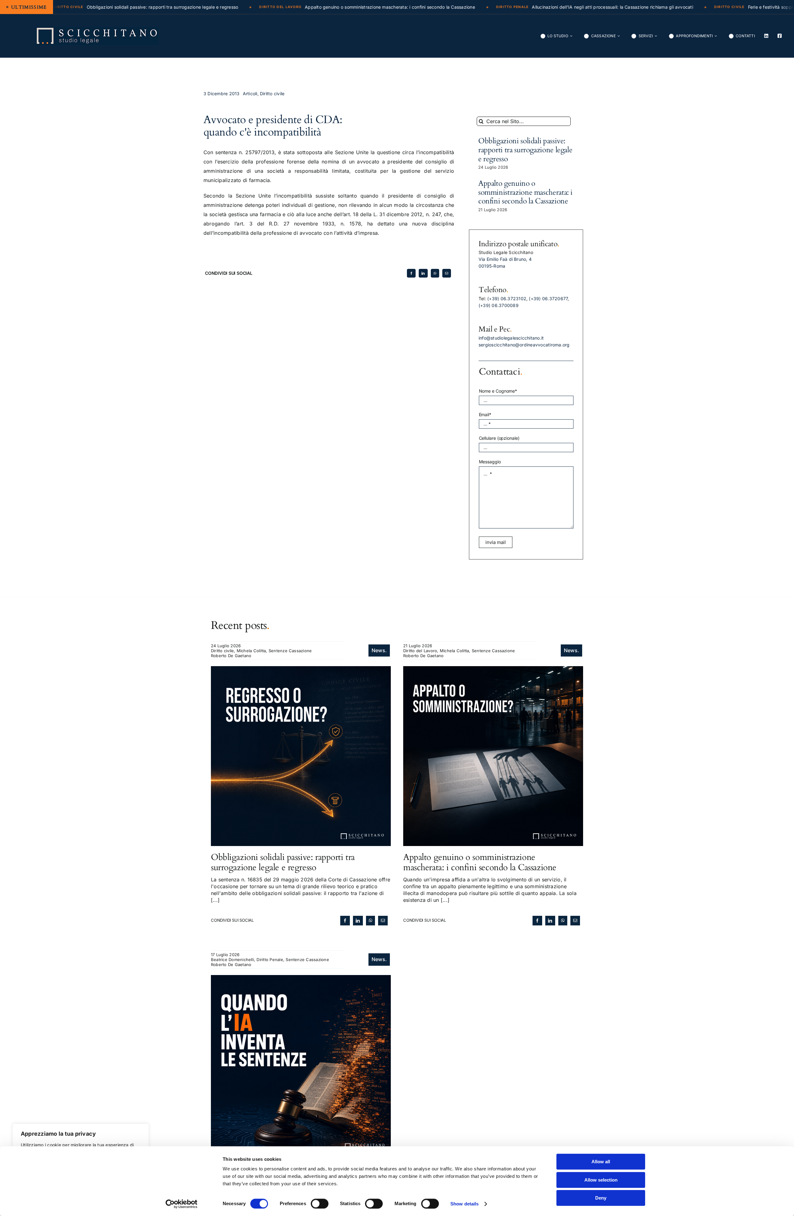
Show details (464, 1203)
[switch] (319, 1204)
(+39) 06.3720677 (548, 298)
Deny (600, 1197)
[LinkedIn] (423, 273)
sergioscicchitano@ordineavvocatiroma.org (524, 344)
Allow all (600, 1161)
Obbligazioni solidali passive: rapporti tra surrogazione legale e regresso (525, 150)
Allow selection (601, 1180)
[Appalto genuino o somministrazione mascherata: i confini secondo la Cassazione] (493, 669)
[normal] (97, 29)
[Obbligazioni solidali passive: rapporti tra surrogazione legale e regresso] (301, 669)
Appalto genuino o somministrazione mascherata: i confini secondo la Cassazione (525, 192)
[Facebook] (411, 273)
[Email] (447, 273)
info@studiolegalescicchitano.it (511, 338)
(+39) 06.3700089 (499, 305)
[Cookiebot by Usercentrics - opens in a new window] (181, 1204)
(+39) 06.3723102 (506, 298)
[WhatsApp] (435, 273)
